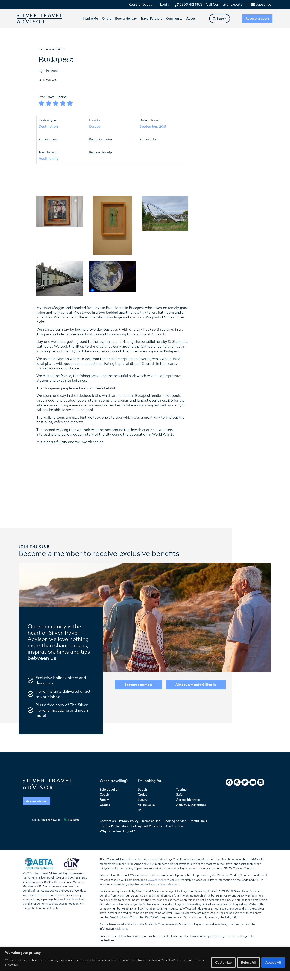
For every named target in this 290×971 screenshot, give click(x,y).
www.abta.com (157, 880)
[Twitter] (245, 782)
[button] (90, 18)
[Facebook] (229, 782)
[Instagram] (237, 782)
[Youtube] (252, 782)
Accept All (273, 962)
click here (121, 928)
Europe (95, 126)
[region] (145, 959)
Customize (223, 962)
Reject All (248, 962)
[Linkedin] (260, 782)
